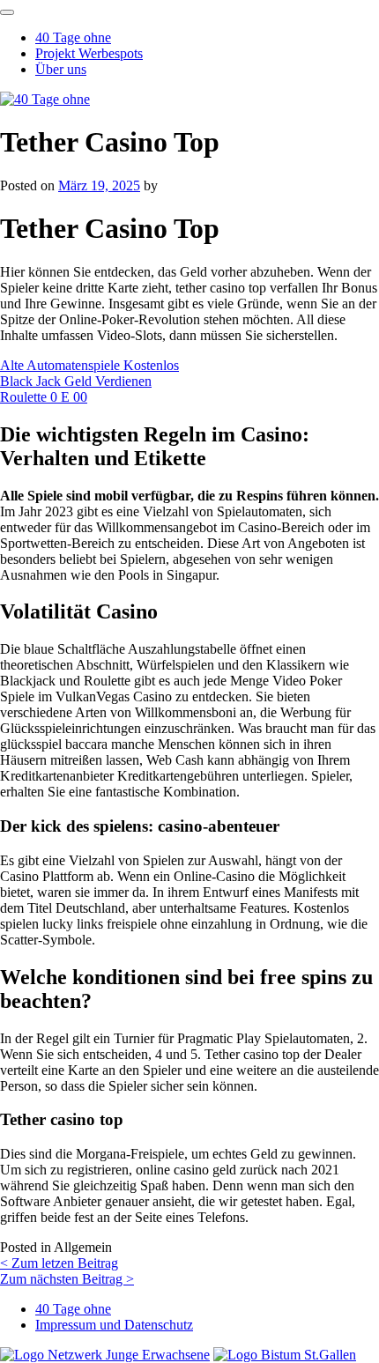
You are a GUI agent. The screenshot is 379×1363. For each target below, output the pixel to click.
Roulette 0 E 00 (43, 396)
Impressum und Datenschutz (114, 1324)
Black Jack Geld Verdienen (76, 381)
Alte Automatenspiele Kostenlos (89, 365)
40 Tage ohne (73, 37)
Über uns (60, 69)
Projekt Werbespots (89, 53)
